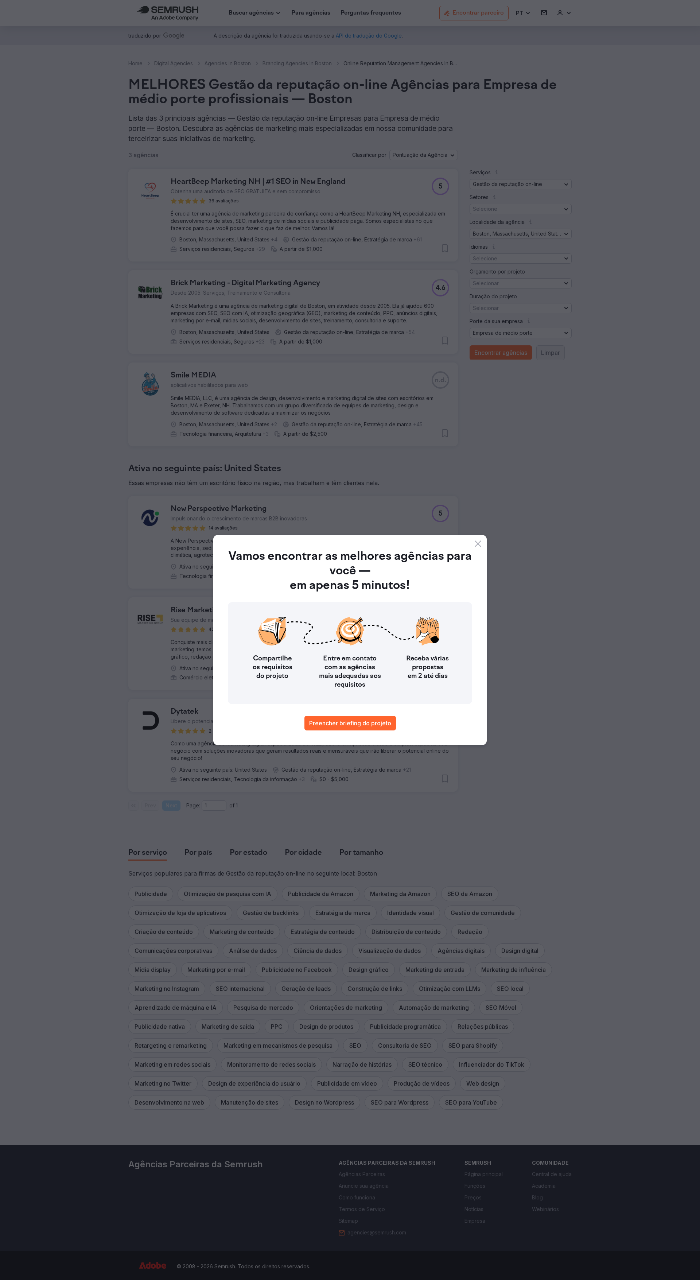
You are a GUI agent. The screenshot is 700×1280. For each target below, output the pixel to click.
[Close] (478, 543)
